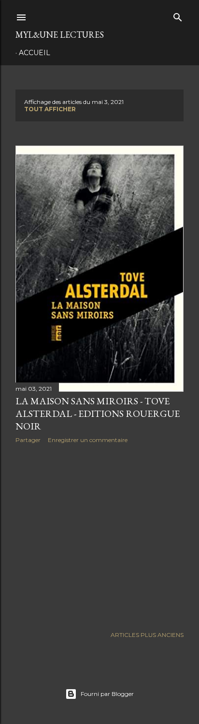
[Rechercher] (178, 15)
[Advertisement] (99, 535)
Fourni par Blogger (107, 693)
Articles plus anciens (147, 634)
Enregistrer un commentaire (88, 439)
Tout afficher (50, 109)
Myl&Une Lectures (59, 34)
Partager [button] (28, 439)
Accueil (34, 52)
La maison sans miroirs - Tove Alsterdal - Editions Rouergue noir (97, 413)
